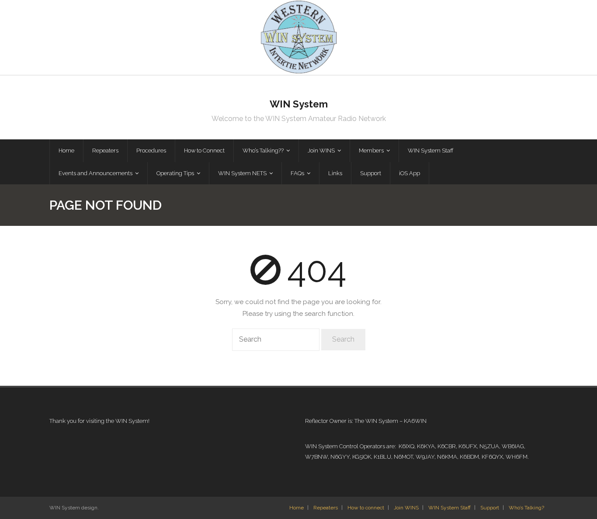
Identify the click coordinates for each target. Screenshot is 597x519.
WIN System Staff (449, 508)
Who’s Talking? (526, 508)
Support (489, 508)
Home (296, 508)
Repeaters (325, 508)
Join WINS (406, 508)
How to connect (365, 508)
